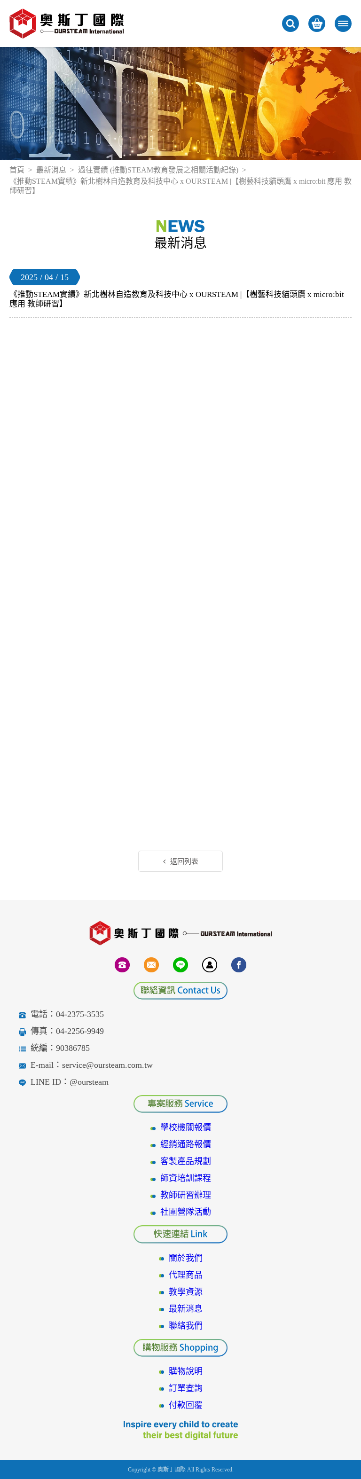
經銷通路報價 (185, 1144)
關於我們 (186, 1258)
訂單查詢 (186, 1388)
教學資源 (186, 1292)
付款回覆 (186, 1405)
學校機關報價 (185, 1127)
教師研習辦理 (185, 1195)
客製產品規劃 (185, 1161)
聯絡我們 (186, 1325)
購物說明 (186, 1371)
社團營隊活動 (185, 1212)
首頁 (16, 170)
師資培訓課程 (185, 1178)
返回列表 (184, 861)
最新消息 (51, 170)
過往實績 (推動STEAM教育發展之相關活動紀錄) (158, 170)
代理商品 (186, 1275)
